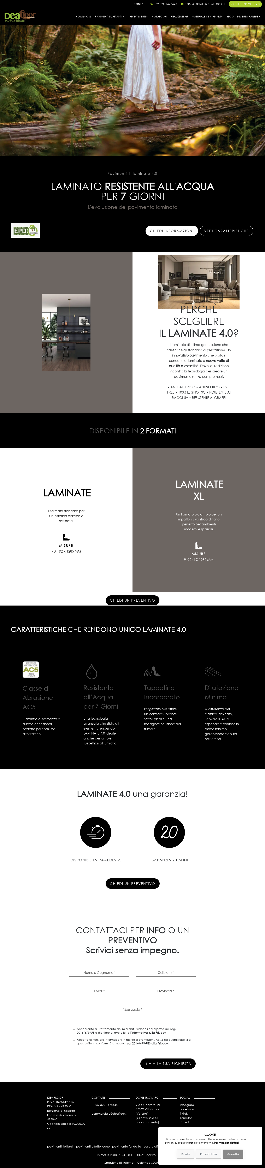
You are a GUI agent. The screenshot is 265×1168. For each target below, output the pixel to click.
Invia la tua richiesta (168, 1064)
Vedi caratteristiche (226, 231)
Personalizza (208, 1154)
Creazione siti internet (119, 1162)
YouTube (186, 1118)
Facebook (187, 1109)
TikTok (184, 1113)
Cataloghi (159, 16)
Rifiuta (185, 1154)
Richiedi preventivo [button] (245, 4)
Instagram (187, 1105)
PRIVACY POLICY (108, 1155)
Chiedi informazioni (172, 231)
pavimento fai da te (126, 1146)
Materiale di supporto (207, 16)
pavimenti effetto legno (93, 1146)
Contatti (140, 4)
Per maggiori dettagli (226, 1142)
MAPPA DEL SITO (157, 1155)
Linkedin (185, 1122)
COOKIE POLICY (133, 1155)
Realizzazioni (180, 16)
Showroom (83, 16)
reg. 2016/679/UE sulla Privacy (147, 1043)
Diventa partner (248, 16)
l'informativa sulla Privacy (148, 1032)
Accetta (233, 1154)
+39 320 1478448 (165, 4)
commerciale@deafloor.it (204, 4)
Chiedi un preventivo (132, 600)
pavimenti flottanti (60, 1146)
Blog (230, 16)
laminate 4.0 (145, 173)
